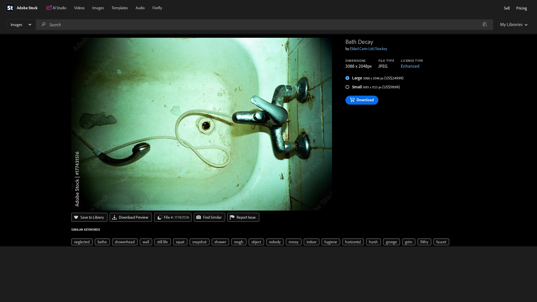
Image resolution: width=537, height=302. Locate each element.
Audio (140, 7)
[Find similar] (484, 24)
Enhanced (410, 66)
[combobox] (264, 24)
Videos (79, 7)
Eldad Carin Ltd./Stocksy (368, 48)
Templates (120, 7)
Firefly (157, 7)
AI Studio (59, 7)
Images (98, 7)
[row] (82, 242)
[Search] (44, 24)
